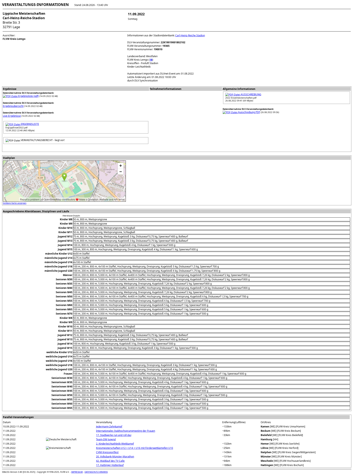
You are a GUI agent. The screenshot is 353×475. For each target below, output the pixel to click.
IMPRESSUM (77, 472)
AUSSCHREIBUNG (250, 94)
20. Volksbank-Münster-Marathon (115, 456)
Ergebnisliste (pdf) (28, 96)
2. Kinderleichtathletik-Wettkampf (115, 443)
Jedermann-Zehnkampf (109, 426)
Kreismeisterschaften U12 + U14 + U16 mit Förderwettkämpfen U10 (134, 448)
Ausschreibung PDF (248, 112)
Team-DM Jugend (106, 439)
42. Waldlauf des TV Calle (110, 461)
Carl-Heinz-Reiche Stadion (190, 35)
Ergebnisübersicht (13, 106)
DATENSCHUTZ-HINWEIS (96, 472)
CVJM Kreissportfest (107, 452)
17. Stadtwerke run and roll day (113, 435)
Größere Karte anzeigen (14, 203)
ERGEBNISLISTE (29, 124)
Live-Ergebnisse (12, 116)
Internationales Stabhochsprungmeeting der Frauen (125, 431)
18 (151, 59)
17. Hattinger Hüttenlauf (110, 465)
